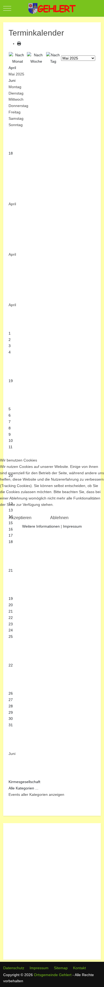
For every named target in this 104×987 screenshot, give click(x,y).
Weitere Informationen (41, 526)
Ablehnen (59, 517)
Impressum (72, 526)
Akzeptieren (20, 517)
